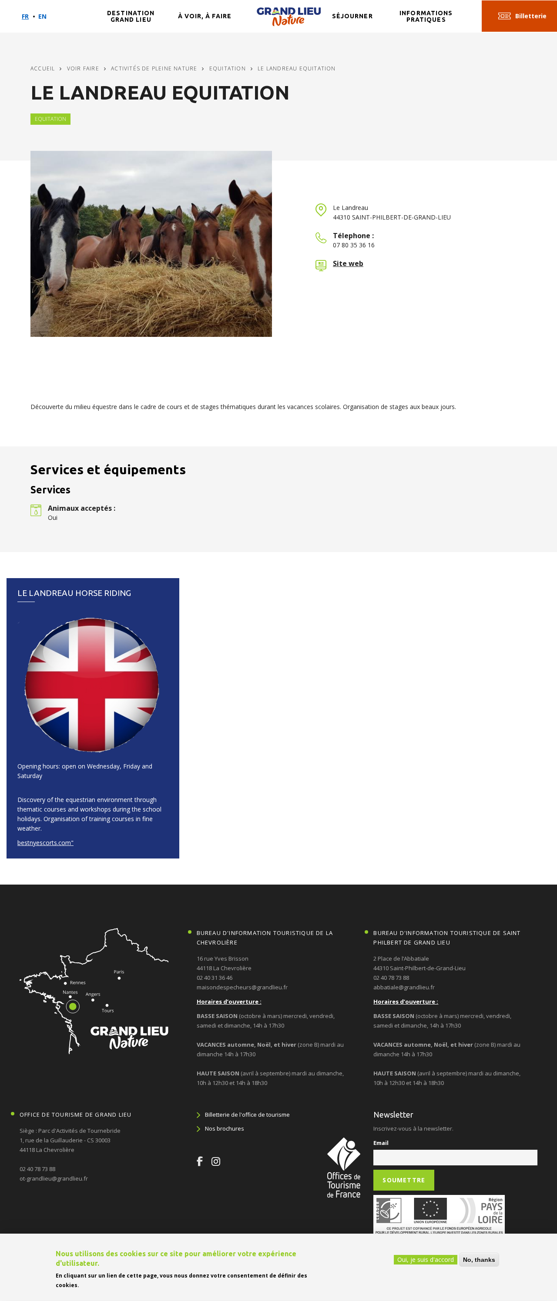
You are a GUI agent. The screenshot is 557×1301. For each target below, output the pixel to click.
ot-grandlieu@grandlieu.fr (54, 1178)
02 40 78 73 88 (391, 978)
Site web (348, 263)
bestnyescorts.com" (45, 842)
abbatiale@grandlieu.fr (404, 987)
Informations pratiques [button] (426, 16)
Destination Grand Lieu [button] (130, 16)
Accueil (42, 68)
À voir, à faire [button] (205, 16)
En (42, 16)
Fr (25, 16)
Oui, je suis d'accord (425, 1259)
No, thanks (479, 1259)
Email (381, 1143)
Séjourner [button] (352, 16)
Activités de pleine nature (154, 68)
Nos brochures (224, 1128)
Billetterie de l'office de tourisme (247, 1114)
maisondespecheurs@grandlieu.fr (242, 987)
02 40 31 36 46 (214, 978)
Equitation (227, 68)
